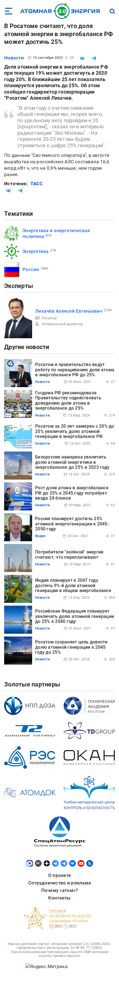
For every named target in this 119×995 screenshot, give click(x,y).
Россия (30, 269)
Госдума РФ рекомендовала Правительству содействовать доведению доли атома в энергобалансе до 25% (68, 400)
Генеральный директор (62, 324)
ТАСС (36, 183)
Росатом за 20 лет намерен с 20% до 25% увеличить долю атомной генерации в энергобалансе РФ (74, 431)
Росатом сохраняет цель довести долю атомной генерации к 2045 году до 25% (71, 647)
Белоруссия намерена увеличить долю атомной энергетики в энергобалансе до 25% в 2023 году (72, 462)
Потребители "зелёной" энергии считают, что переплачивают (69, 554)
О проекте (59, 875)
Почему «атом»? (59, 890)
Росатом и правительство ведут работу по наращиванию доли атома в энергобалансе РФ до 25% (74, 369)
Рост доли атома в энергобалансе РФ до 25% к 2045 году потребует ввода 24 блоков (71, 493)
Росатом (49, 318)
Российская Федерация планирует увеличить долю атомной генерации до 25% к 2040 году (74, 616)
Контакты (59, 898)
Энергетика (35, 251)
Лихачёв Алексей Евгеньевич (68, 311)
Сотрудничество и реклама (59, 883)
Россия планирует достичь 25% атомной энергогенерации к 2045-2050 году (72, 524)
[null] (82, 58)
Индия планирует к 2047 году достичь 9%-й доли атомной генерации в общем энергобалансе (73, 585)
